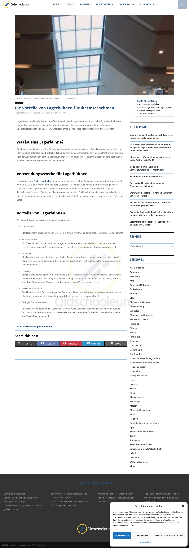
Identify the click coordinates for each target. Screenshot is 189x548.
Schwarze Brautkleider (14, 494)
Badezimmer (136, 289)
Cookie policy (145, 542)
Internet (133, 384)
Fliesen (133, 332)
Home (56, 4)
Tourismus (135, 440)
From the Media (104, 4)
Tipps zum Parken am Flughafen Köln (161, 494)
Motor (133, 414)
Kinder (133, 388)
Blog (132, 298)
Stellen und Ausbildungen (142, 432)
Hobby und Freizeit (139, 375)
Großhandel (136, 354)
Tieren (133, 436)
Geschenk (135, 341)
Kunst (132, 393)
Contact (70, 4)
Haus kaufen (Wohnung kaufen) (145, 358)
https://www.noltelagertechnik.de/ (34, 326)
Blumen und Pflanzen (140, 302)
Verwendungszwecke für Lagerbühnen (155, 107)
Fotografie (135, 337)
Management (136, 397)
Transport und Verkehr (141, 445)
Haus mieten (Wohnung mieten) (145, 362)
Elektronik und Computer (142, 315)
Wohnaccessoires (139, 462)
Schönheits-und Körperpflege (144, 423)
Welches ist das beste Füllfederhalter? (115, 494)
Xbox (132, 466)
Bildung (133, 293)
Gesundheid (136, 350)
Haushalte (135, 371)
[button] (183, 506)
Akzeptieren (122, 535)
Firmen (133, 328)
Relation (134, 419)
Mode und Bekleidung (140, 410)
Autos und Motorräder (140, 285)
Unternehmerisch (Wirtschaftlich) (146, 449)
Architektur (135, 276)
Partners (85, 4)
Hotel (132, 380)
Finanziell (134, 324)
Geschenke (135, 345)
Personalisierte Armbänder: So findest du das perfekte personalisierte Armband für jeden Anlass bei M (150, 148)
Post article (146, 4)
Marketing (135, 401)
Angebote (19, 103)
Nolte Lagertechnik (43, 181)
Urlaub (133, 453)
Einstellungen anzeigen (168, 535)
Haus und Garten (138, 367)
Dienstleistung (137, 306)
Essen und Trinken (139, 319)
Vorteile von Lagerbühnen (150, 111)
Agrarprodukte (137, 268)
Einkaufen (134, 311)
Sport (132, 427)
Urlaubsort (135, 457)
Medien (133, 406)
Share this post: (149, 113)
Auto (132, 281)
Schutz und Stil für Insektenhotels (147, 176)
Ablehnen (142, 535)
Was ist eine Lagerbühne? (150, 104)
